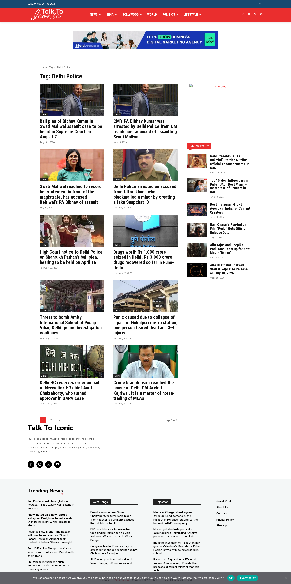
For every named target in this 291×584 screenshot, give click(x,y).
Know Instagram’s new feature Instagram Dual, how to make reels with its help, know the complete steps (50, 520)
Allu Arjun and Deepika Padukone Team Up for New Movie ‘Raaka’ (230, 249)
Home (43, 67)
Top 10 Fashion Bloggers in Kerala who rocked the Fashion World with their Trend (51, 552)
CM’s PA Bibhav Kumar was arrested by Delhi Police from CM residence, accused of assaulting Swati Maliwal (145, 129)
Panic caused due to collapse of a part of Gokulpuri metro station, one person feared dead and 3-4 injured (145, 325)
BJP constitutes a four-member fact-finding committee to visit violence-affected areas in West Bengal (111, 534)
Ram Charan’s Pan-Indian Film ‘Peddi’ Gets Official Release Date (228, 228)
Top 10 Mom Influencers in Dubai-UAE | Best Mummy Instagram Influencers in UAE (229, 186)
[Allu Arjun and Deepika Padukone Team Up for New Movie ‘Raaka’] (197, 250)
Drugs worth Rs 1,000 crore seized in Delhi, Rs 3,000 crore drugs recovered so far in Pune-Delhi (143, 259)
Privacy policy (247, 577)
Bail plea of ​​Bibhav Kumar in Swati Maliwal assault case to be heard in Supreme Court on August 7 (71, 129)
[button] (260, 4)
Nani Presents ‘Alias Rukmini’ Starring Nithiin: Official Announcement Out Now (229, 162)
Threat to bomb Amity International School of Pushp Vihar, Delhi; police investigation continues (71, 325)
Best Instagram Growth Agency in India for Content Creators (230, 208)
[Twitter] (255, 14)
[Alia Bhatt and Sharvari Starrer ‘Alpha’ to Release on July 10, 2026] (197, 270)
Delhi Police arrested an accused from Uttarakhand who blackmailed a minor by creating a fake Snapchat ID (144, 194)
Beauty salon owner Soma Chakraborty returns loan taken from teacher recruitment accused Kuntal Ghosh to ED (112, 517)
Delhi (43, 114)
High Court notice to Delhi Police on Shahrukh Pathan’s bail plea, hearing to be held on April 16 (71, 257)
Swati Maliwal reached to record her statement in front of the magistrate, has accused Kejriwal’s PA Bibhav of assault (71, 194)
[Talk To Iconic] (49, 14)
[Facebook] (243, 14)
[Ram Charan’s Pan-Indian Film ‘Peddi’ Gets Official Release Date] (197, 230)
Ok (231, 577)
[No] (286, 578)
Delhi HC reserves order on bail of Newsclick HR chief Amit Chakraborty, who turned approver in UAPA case (69, 390)
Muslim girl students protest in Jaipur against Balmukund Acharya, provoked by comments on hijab (175, 532)
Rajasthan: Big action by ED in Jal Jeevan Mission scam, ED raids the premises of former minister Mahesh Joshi (176, 565)
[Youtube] (261, 14)
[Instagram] (249, 14)
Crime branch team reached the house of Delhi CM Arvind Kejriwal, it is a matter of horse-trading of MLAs (144, 390)
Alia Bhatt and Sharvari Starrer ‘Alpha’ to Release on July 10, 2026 (229, 269)
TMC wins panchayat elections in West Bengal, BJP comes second (111, 561)
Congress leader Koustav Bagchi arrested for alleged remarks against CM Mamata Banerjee (114, 549)
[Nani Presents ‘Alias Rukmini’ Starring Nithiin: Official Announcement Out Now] (197, 161)
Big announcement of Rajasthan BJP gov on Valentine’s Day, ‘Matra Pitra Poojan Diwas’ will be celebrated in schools (176, 548)
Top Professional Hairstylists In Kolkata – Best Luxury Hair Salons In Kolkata (51, 504)
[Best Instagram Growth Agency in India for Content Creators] (197, 209)
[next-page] (59, 420)
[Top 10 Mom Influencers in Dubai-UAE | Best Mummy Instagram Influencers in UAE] (197, 185)
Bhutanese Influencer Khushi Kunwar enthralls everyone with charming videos (48, 565)
